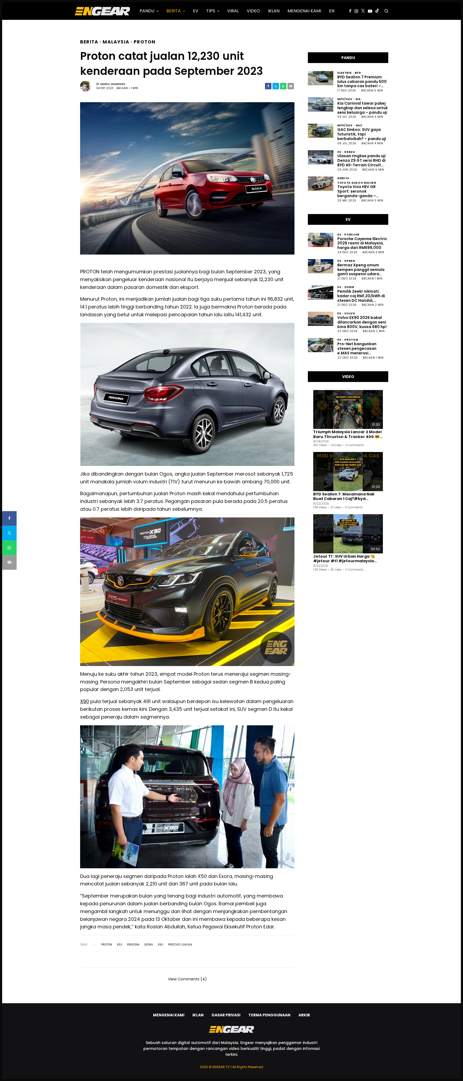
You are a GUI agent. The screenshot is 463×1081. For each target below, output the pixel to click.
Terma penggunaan (269, 1015)
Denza (349, 151)
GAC (359, 125)
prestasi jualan (180, 944)
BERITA (89, 41)
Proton (144, 41)
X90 (84, 701)
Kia (358, 99)
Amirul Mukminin (112, 84)
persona (133, 944)
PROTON (106, 944)
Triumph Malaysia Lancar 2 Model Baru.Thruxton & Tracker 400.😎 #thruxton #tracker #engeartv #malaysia (347, 434)
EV (339, 151)
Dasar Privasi (226, 1015)
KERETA (343, 178)
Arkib (304, 1015)
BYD (358, 72)
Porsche (352, 234)
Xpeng (349, 260)
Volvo (349, 313)
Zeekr (349, 287)
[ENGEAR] (102, 11)
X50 (119, 944)
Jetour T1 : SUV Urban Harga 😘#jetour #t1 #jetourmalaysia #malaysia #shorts (344, 559)
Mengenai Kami (168, 1015)
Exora (148, 944)
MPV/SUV (344, 99)
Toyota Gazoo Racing (356, 182)
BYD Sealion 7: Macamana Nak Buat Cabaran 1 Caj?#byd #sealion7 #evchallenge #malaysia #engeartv (344, 496)
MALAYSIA (116, 41)
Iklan (198, 1015)
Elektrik (344, 72)
